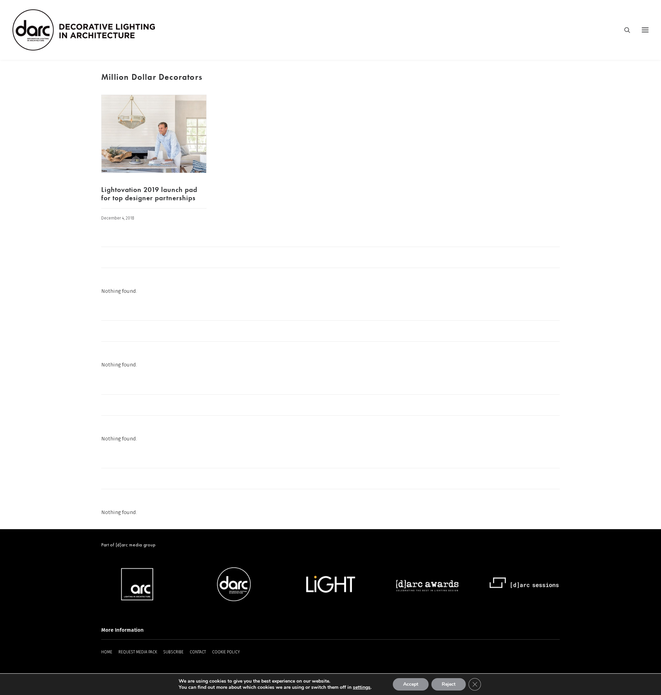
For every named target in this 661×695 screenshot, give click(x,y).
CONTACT (198, 652)
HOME (106, 652)
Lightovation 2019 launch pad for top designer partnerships (149, 193)
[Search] (624, 30)
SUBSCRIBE (173, 652)
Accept (410, 684)
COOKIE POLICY (226, 652)
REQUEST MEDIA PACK (137, 652)
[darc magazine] (83, 30)
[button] (645, 30)
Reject (448, 684)
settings (361, 687)
